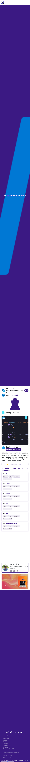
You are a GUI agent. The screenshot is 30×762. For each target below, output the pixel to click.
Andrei (15, 395)
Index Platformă (7, 755)
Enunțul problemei (13, 413)
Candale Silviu (15, 402)
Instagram (6, 736)
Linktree (5, 745)
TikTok (5, 740)
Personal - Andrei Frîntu (9, 749)
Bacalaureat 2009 (15, 406)
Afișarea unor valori (15, 409)
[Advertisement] (15, 547)
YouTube (5, 747)
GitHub (5, 742)
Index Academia (7, 757)
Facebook (6, 735)
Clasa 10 (15, 398)
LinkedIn (5, 743)
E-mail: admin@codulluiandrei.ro (12, 752)
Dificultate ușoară (15, 400)
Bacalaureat (15, 404)
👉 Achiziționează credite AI (15, 464)
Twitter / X (6, 738)
